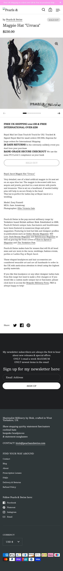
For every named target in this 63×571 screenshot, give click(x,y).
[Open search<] (43, 9)
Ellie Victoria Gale (26, 208)
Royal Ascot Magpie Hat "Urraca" (19, 173)
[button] (59, 113)
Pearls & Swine (14, 19)
